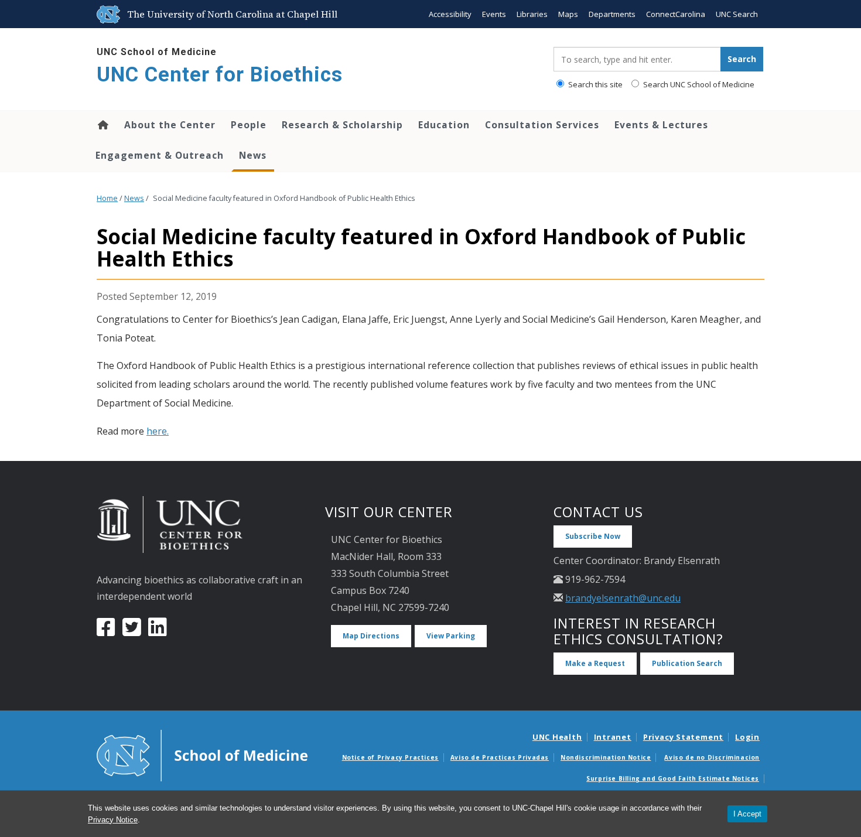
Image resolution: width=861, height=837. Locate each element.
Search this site (594, 84)
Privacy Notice (113, 819)
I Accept (747, 813)
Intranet (612, 737)
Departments (612, 14)
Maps (568, 14)
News (252, 155)
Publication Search (687, 663)
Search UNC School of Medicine (697, 84)
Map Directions (371, 636)
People (248, 124)
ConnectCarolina (675, 14)
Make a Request (595, 663)
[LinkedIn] (157, 631)
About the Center (170, 124)
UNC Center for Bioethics (220, 75)
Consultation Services (542, 124)
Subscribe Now (592, 536)
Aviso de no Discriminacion (712, 757)
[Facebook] (106, 631)
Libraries (532, 14)
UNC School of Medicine (157, 51)
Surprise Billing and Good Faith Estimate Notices (672, 778)
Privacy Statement (683, 737)
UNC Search (737, 14)
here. (157, 431)
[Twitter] (131, 631)
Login (747, 737)
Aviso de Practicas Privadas (499, 757)
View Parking (450, 636)
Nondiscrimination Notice (606, 757)
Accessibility (450, 14)
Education (444, 124)
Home (102, 125)
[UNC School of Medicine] (202, 754)
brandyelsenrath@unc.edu (623, 598)
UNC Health (557, 737)
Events (494, 14)
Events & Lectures (661, 124)
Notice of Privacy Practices (390, 757)
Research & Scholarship (342, 124)
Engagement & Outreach (159, 155)
